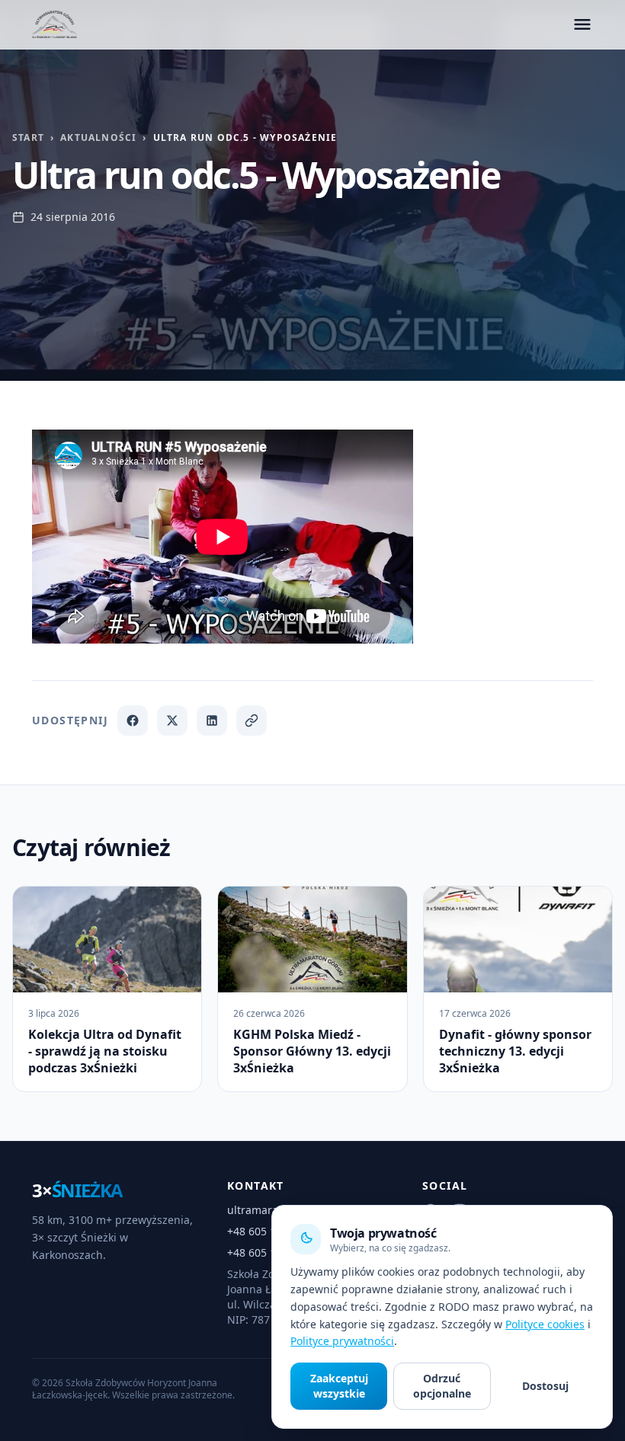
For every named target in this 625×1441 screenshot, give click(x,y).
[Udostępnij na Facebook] (132, 720)
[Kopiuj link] (251, 720)
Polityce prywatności (342, 1341)
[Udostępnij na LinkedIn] (212, 720)
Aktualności (98, 138)
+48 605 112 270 (268, 1252)
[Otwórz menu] (582, 24)
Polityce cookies (545, 1324)
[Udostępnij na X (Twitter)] (172, 720)
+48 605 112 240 (268, 1231)
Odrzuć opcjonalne (442, 1386)
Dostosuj (545, 1386)
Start (28, 138)
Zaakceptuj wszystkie (339, 1386)
